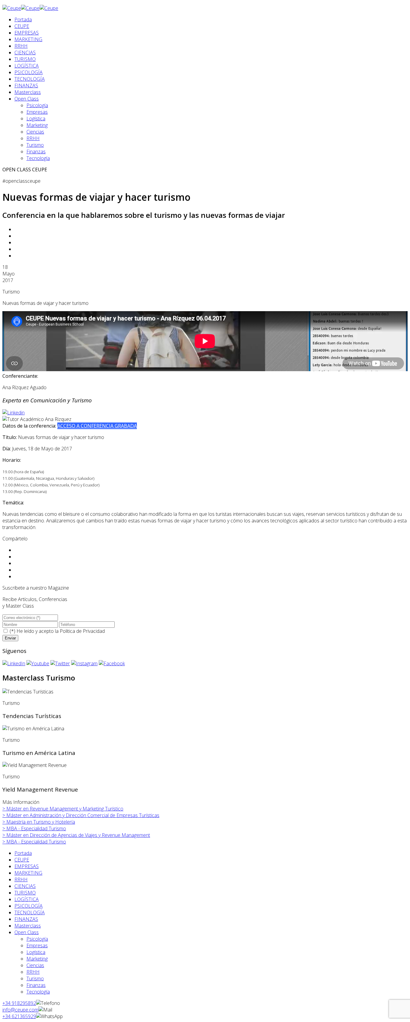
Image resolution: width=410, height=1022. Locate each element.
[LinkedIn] (13, 663)
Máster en (62, 808)
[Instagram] (84, 663)
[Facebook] (112, 663)
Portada (23, 19)
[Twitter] (60, 663)
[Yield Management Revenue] (34, 765)
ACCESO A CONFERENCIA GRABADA (97, 425)
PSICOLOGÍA (28, 72)
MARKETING (28, 39)
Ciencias (35, 131)
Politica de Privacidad (82, 631)
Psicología (37, 105)
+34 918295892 (19, 1003)
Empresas (37, 112)
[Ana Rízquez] (13, 412)
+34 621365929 (19, 1016)
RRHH (21, 46)
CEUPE (21, 26)
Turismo (35, 145)
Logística (35, 118)
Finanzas (36, 151)
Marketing (37, 125)
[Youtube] (37, 663)
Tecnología (38, 158)
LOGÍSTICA (26, 65)
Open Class (26, 98)
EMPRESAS (26, 32)
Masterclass (27, 92)
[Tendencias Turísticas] (27, 691)
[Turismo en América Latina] (33, 728)
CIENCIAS (25, 52)
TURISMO (25, 59)
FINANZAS (26, 85)
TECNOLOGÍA (29, 79)
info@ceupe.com (20, 1009)
